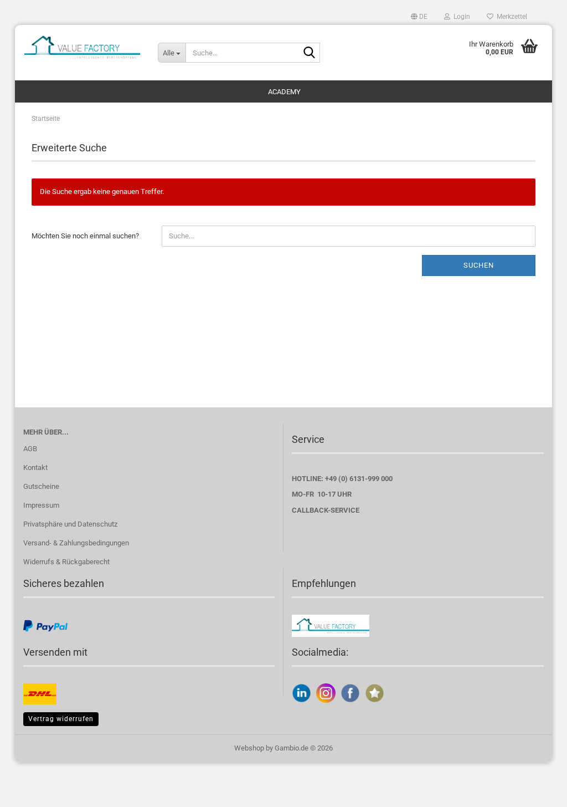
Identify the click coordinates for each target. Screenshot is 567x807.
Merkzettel (510, 17)
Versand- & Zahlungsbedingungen (76, 543)
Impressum (41, 505)
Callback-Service (325, 510)
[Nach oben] (536, 790)
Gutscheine (41, 486)
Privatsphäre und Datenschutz (70, 524)
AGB (30, 449)
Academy (284, 92)
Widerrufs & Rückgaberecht (66, 562)
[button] (419, 16)
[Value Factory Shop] (82, 47)
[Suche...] (309, 53)
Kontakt (35, 467)
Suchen (478, 265)
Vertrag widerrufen (61, 719)
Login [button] (460, 17)
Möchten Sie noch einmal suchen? (85, 236)
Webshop (249, 748)
